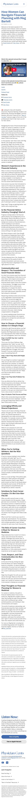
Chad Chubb (6, 43)
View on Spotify (14, 737)
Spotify (3, 89)
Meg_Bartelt (6, 628)
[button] (24, 4)
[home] (11, 4)
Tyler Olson (16, 43)
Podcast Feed (5, 92)
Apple (3, 87)
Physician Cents (7, 97)
